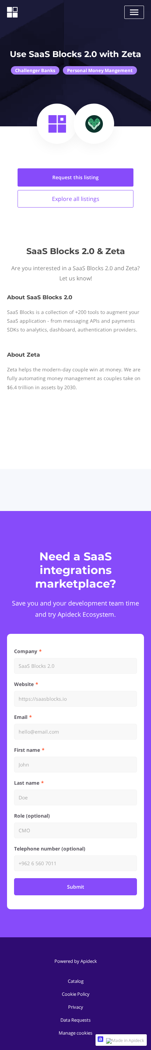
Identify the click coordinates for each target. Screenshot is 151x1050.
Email (20, 717)
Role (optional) (32, 815)
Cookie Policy (76, 994)
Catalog (76, 981)
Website (24, 684)
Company (25, 651)
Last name (26, 782)
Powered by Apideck (75, 961)
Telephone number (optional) (49, 848)
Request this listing (75, 177)
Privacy (75, 1007)
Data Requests (75, 1020)
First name (27, 750)
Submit (75, 886)
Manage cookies (75, 1033)
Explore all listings (75, 199)
